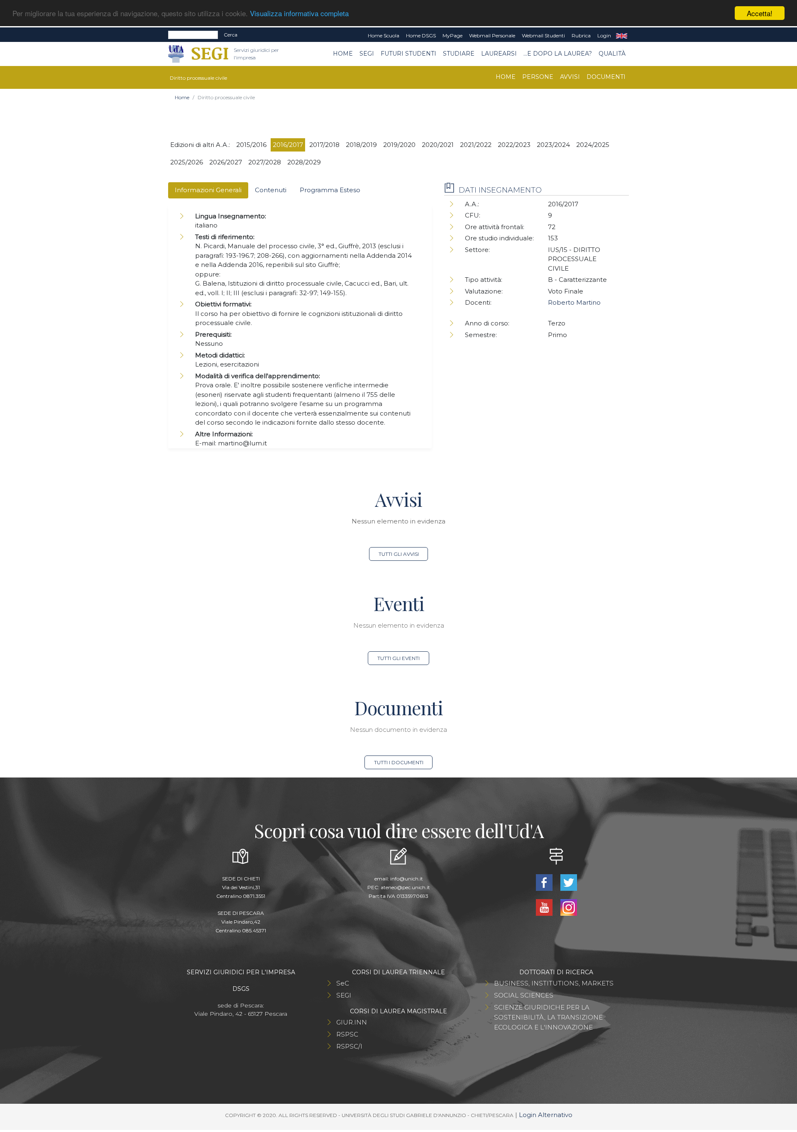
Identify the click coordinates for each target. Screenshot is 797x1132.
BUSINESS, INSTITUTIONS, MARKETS (554, 983)
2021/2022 (475, 145)
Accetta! (760, 13)
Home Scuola (383, 35)
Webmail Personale (492, 35)
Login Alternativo (545, 1115)
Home (343, 53)
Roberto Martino (574, 302)
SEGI (366, 53)
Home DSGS (421, 35)
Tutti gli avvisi (399, 554)
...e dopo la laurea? (557, 53)
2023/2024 (553, 145)
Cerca (230, 35)
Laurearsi (499, 53)
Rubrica (581, 35)
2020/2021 (438, 145)
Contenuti (270, 190)
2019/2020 (399, 145)
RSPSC (347, 1034)
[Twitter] (568, 882)
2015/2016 (251, 145)
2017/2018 (324, 145)
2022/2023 (514, 145)
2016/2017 (288, 145)
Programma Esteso (330, 190)
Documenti (606, 77)
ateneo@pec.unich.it (405, 887)
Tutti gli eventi (398, 658)
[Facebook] (544, 882)
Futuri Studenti (408, 53)
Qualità (612, 53)
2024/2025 (592, 145)
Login (604, 35)
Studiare (458, 53)
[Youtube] (544, 907)
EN (621, 35)
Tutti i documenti (398, 762)
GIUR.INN (351, 1022)
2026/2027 (225, 162)
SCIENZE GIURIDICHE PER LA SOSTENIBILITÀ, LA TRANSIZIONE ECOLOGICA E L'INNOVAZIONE (548, 1017)
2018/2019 (361, 145)
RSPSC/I (349, 1046)
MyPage (452, 35)
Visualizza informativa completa (299, 13)
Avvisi (570, 77)
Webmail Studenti (543, 35)
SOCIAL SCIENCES (523, 995)
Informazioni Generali (208, 190)
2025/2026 (186, 162)
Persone (537, 77)
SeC (342, 983)
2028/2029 (304, 162)
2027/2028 (264, 162)
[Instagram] (568, 907)
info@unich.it (406, 878)
